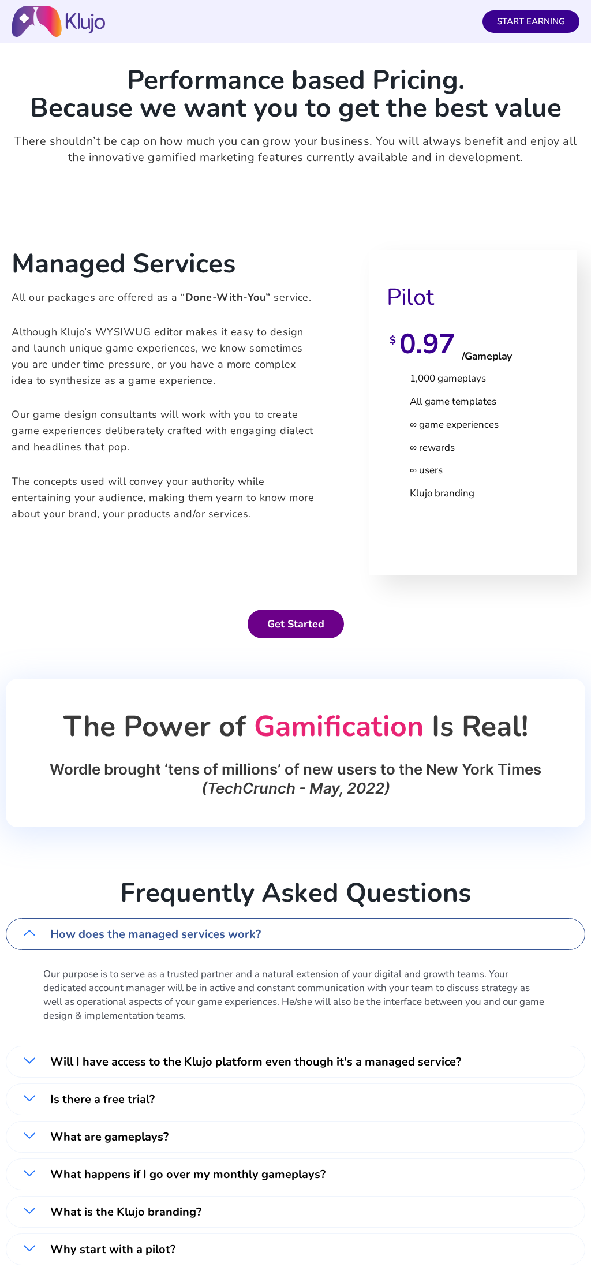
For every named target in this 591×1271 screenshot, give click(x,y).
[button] (295, 934)
